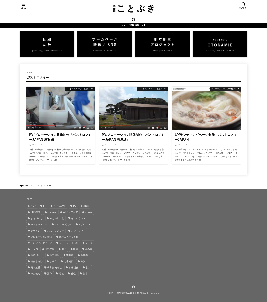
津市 (49, 273)
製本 (85, 273)
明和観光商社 (54, 267)
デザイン (35, 230)
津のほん (35, 273)
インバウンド (78, 218)
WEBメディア (70, 212)
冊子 (64, 249)
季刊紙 (69, 255)
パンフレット (78, 230)
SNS (86, 206)
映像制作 (73, 267)
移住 (73, 273)
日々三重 (35, 267)
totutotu (51, 212)
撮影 (83, 261)
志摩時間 (68, 261)
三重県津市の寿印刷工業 (127, 293)
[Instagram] (133, 19)
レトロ (89, 243)
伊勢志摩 (49, 249)
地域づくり (37, 255)
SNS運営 (36, 212)
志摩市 (53, 261)
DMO (33, 206)
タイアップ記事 (63, 224)
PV (75, 206)
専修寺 (84, 255)
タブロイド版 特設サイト (133, 25)
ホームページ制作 (68, 236)
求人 (87, 267)
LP (44, 206)
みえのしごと (57, 218)
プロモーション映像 (41, 236)
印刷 (75, 249)
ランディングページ (41, 243)
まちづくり (37, 218)
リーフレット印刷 (68, 243)
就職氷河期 (37, 261)
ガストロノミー (39, 224)
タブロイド (84, 224)
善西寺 (88, 249)
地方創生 (54, 255)
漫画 (61, 273)
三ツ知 (34, 249)
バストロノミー (55, 230)
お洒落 (88, 212)
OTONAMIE (59, 206)
